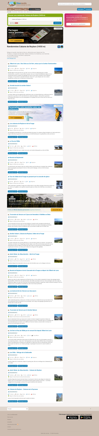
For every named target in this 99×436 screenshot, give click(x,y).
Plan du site (10, 417)
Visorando (9, 11)
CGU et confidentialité (12, 414)
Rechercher (57, 23)
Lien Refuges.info (11, 58)
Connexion (88, 9)
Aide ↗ (26, 9)
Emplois (9, 419)
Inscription (81, 9)
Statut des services (45, 433)
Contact (9, 426)
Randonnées (18, 9)
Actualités (9, 422)
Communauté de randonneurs (14, 429)
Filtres (14, 23)
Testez (16, 40)
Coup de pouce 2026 (12, 424)
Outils (10, 9)
